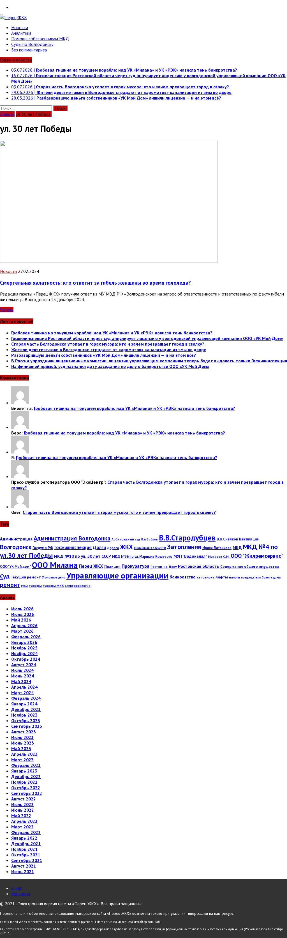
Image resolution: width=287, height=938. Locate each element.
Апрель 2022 (24, 821)
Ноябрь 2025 (24, 648)
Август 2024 (23, 664)
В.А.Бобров (149, 539)
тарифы (35, 585)
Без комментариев (29, 50)
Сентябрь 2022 (26, 793)
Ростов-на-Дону (164, 566)
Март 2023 (22, 759)
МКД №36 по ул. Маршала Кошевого (142, 556)
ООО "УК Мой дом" (15, 566)
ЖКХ (126, 547)
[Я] (20, 452)
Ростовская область (198, 566)
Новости (19, 27)
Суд (5, 576)
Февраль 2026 (26, 636)
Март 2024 (22, 692)
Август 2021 (23, 866)
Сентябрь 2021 (26, 860)
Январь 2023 (24, 771)
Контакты (20, 893)
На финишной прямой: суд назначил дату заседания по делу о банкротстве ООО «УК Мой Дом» (110, 366)
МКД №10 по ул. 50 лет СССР (82, 556)
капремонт (205, 577)
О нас (16, 888)
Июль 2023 (22, 737)
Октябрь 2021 (25, 854)
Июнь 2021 (22, 871)
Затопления (184, 546)
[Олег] (20, 506)
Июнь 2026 (22, 614)
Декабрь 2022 (26, 776)
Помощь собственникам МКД (40, 38)
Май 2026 (21, 620)
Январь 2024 (24, 704)
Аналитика (21, 33)
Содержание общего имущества (249, 566)
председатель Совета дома (261, 577)
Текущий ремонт (26, 577)
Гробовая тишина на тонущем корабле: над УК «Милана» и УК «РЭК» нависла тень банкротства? (111, 332)
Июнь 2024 (22, 676)
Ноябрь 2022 (24, 782)
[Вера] (20, 427)
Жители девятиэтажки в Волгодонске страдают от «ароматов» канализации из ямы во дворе (108, 349)
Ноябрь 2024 (24, 653)
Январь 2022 (24, 838)
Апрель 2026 (24, 625)
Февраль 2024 (26, 698)
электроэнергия (78, 585)
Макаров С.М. (219, 556)
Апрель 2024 (24, 687)
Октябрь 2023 (25, 720)
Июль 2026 (22, 608)
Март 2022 (22, 827)
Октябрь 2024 (25, 659)
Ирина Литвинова (217, 547)
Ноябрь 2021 (24, 849)
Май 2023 (21, 748)
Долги (99, 547)
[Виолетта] (20, 402)
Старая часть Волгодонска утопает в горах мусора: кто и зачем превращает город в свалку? (107, 344)
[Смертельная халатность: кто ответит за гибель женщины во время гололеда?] (109, 261)
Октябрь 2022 (25, 787)
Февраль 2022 (26, 832)
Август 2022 (23, 799)
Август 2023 (23, 731)
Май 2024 (21, 681)
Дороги (113, 548)
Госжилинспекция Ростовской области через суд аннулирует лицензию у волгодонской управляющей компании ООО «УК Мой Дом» (147, 338)
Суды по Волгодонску (32, 44)
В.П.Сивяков (227, 539)
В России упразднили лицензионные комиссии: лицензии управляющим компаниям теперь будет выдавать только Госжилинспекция (149, 360)
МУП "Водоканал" (190, 556)
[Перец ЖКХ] (143, 17)
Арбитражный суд (126, 539)
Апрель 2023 (24, 754)
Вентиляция (249, 539)
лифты (222, 577)
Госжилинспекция (73, 547)
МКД (237, 547)
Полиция (112, 566)
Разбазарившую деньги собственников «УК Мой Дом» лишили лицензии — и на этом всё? (103, 355)
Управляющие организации (117, 575)
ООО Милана (55, 565)
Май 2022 (21, 815)
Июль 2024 (22, 670)
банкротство (183, 577)
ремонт (10, 585)
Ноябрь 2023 (24, 715)
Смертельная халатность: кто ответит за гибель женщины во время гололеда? (95, 282)
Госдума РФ (43, 547)
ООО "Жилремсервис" (257, 555)
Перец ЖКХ (91, 566)
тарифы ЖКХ (53, 585)
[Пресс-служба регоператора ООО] (20, 476)
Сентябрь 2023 (26, 726)
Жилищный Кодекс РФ (150, 548)
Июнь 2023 (22, 743)
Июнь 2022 (22, 810)
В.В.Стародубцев (187, 537)
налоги (234, 577)
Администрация (16, 539)
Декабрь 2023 (26, 709)
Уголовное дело (53, 577)
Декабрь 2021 (26, 843)
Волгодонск (15, 547)
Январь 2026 (24, 642)
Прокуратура (135, 566)
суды (24, 586)
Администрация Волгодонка (72, 538)
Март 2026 (22, 631)
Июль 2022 (22, 804)
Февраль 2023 (26, 765)
